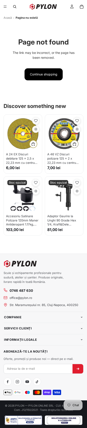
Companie (12, 317)
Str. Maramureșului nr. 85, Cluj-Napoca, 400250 (44, 305)
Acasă (8, 17)
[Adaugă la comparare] (35, 129)
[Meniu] (5, 7)
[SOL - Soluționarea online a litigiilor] (63, 420)
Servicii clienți (18, 328)
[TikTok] (37, 382)
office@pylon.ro (21, 298)
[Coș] (82, 7)
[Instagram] (17, 382)
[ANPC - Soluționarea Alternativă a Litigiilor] (23, 420)
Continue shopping (43, 74)
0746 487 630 (21, 290)
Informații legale (20, 339)
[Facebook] (8, 382)
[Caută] (15, 7)
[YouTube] (27, 382)
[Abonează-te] (77, 368)
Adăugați (78, 144)
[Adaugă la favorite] (35, 120)
